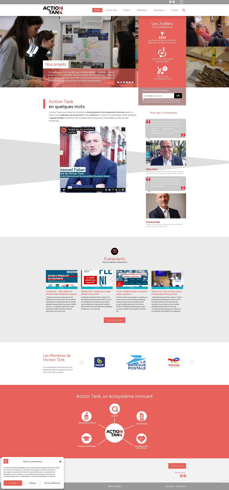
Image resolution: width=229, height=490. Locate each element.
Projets (127, 10)
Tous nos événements (114, 320)
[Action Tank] (53, 10)
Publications (142, 10)
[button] (60, 461)
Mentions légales (114, 486)
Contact (174, 10)
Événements (159, 10)
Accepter (12, 483)
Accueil (97, 10)
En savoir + (108, 83)
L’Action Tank (110, 10)
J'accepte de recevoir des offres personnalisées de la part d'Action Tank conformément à (161, 101)
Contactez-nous (177, 466)
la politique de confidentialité (171, 102)
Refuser (32, 483)
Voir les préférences (52, 483)
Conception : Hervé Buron (175, 486)
